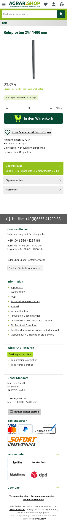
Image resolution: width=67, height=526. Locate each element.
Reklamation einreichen (24, 360)
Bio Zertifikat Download (24, 325)
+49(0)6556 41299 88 (43, 219)
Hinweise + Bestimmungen (26, 315)
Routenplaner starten (26, 411)
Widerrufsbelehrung (22, 364)
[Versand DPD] (39, 475)
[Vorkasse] (45, 429)
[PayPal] (25, 429)
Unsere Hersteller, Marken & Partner (31, 320)
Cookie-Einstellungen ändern (25, 268)
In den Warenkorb (38, 118)
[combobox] (29, 14)
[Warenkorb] (62, 4)
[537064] (33, 59)
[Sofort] (22, 441)
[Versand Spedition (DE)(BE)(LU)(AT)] (17, 463)
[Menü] (3, 4)
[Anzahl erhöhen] (51, 108)
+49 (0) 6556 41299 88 (23, 240)
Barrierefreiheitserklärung (25, 301)
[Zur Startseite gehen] (24, 4)
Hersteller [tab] (11, 189)
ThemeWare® (39, 518)
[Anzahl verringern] (7, 108)
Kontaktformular (36, 260)
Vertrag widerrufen (20, 354)
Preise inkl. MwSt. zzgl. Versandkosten (24, 89)
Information (15, 281)
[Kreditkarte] (12, 429)
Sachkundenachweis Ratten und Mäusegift (35, 330)
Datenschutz (18, 292)
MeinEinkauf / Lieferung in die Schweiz (33, 334)
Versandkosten (19, 311)
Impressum (17, 287)
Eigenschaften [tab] (14, 180)
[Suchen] (61, 14)
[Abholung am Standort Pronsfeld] (17, 475)
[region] (33, 59)
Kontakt (15, 306)
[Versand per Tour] (39, 463)
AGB (13, 296)
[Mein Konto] (53, 4)
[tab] (33, 168)
